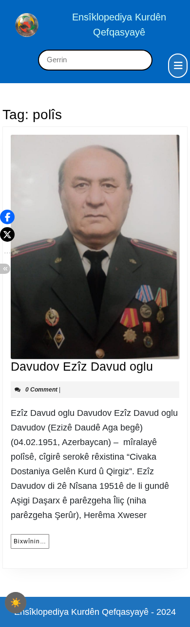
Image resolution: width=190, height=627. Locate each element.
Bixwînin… (31, 541)
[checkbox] (15, 602)
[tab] (178, 66)
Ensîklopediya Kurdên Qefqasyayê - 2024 (95, 612)
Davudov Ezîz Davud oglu (82, 366)
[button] (7, 217)
